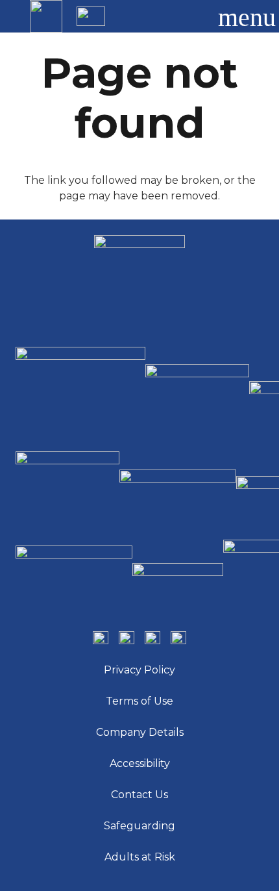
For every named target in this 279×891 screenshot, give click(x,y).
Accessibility (140, 763)
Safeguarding (139, 826)
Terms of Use (139, 701)
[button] (191, 16)
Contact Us (139, 794)
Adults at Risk (139, 857)
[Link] (46, 16)
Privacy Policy (139, 670)
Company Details (140, 732)
